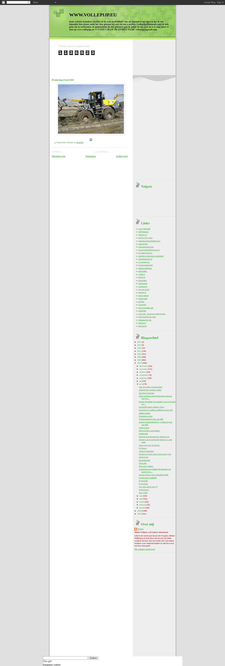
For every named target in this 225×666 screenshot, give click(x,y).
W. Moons (143, 448)
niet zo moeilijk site (145, 308)
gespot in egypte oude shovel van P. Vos (155, 454)
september (143, 375)
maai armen (143, 244)
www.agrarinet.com (146, 247)
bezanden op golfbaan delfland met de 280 (155, 410)
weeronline (142, 271)
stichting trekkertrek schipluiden (151, 256)
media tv (141, 274)
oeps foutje (143, 493)
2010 (139, 354)
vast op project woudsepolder (150, 387)
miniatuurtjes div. (145, 320)
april (141, 499)
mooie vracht (144, 428)
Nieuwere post (58, 156)
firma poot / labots (146, 466)
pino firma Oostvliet (146, 393)
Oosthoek (142, 305)
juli (140, 381)
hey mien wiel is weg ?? (148, 487)
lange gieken (143, 296)
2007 (139, 363)
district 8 (141, 277)
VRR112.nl (142, 235)
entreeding (142, 280)
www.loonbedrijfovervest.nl (149, 250)
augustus (143, 378)
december (143, 366)
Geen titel (142, 463)
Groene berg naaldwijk (148, 478)
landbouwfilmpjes (145, 268)
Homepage (90, 156)
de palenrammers (145, 253)
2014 (139, 345)
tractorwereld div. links (147, 317)
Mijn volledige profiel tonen (144, 549)
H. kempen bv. (144, 262)
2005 (139, 514)
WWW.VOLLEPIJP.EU (93, 14)
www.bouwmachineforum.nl (149, 241)
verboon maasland (146, 451)
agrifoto (141, 302)
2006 (139, 511)
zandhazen (142, 287)
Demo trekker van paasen (149, 431)
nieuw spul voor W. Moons (149, 445)
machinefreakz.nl (145, 259)
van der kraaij (143, 290)
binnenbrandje (144, 460)
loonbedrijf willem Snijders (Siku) (151, 407)
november (143, 369)
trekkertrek (143, 434)
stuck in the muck (145, 238)
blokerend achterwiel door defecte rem (154, 437)
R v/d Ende (143, 481)
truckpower (142, 283)
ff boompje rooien (146, 416)
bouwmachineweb (145, 265)
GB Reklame (143, 232)
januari (142, 508)
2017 (139, 342)
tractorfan (142, 311)
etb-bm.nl (142, 323)
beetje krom (143, 457)
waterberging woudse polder (150, 390)
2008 (139, 360)
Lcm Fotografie (144, 229)
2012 (139, 348)
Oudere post (122, 156)
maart (141, 502)
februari (142, 505)
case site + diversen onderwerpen (152, 314)
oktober (142, 372)
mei (141, 496)
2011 (139, 351)
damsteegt (142, 326)
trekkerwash (144, 490)
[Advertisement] (118, 62)
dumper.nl (142, 292)
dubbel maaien (144, 413)
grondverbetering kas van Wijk (151, 419)
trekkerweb (142, 299)
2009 (139, 357)
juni (140, 384)
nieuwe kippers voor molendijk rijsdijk (153, 475)
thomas (141, 529)
